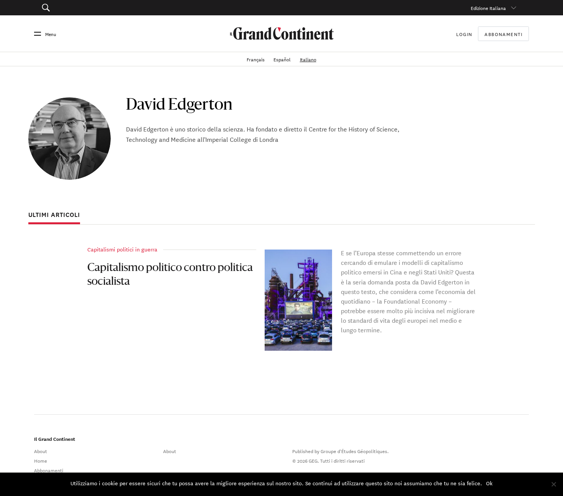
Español (282, 59)
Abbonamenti (503, 34)
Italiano (308, 59)
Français (256, 59)
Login (464, 34)
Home (40, 460)
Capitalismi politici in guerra (122, 249)
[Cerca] (83, 7)
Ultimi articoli (54, 214)
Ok (489, 483)
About (40, 451)
